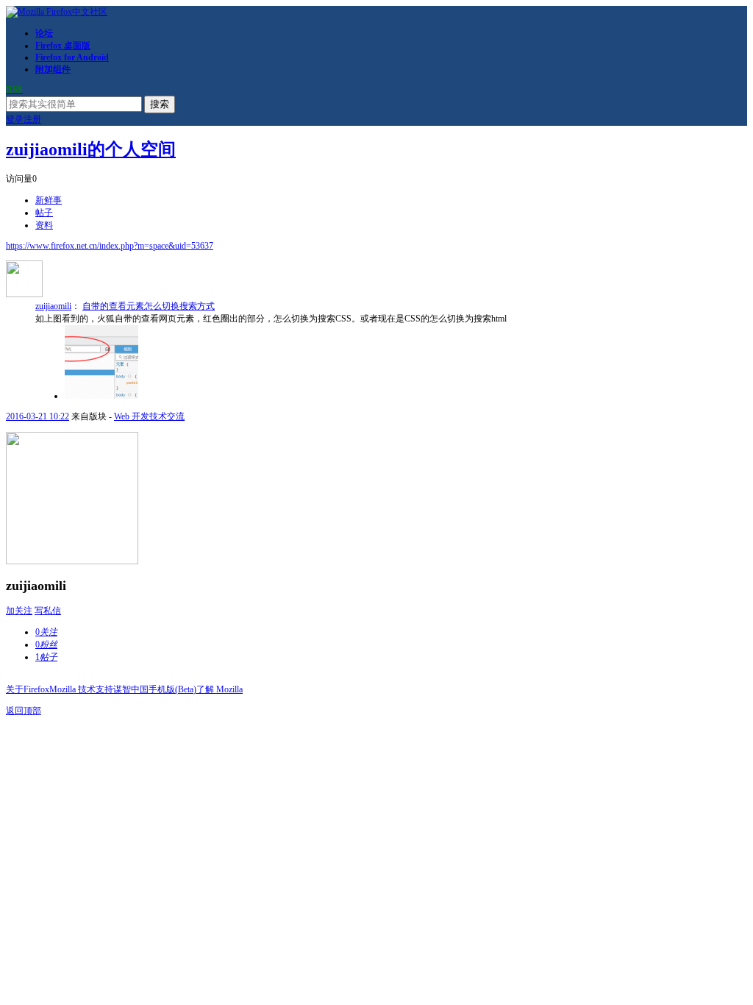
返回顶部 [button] (23, 711)
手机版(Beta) (172, 689)
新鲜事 (48, 200)
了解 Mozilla (219, 689)
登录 (15, 119)
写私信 (48, 611)
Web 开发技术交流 (149, 416)
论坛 (44, 33)
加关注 (19, 611)
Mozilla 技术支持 (81, 689)
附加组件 (53, 69)
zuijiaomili (53, 306)
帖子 (44, 212)
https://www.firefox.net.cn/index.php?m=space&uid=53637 (109, 246)
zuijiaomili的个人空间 (91, 149)
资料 (44, 225)
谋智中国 (131, 689)
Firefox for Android (72, 57)
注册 (32, 119)
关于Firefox (27, 689)
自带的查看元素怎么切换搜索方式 (148, 306)
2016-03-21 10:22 (37, 416)
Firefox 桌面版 (62, 45)
